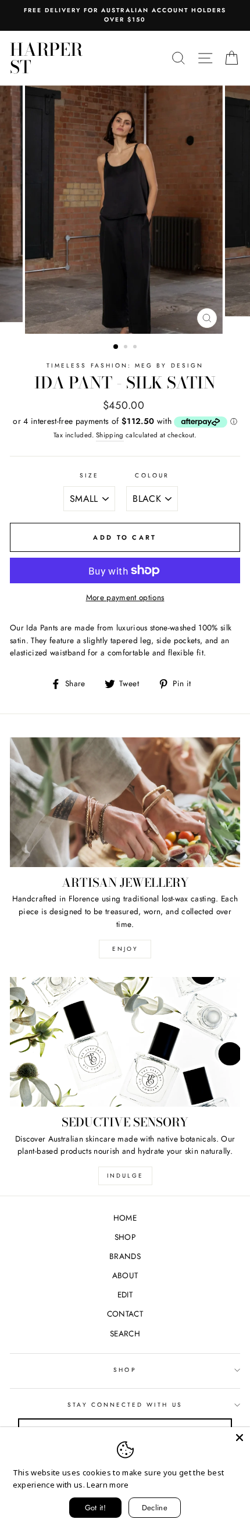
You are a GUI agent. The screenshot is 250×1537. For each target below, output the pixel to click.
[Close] (239, 1437)
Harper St (46, 58)
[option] (125, 15)
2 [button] (127, 348)
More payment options (125, 597)
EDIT (125, 1294)
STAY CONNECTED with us (124, 1404)
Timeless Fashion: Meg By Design (125, 365)
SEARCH (125, 1333)
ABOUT (125, 1275)
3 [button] (136, 348)
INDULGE (125, 1175)
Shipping (110, 435)
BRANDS (125, 1256)
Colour (152, 475)
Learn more (107, 1484)
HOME (125, 1218)
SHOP (125, 1237)
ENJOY (125, 948)
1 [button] (116, 347)
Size (89, 475)
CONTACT (125, 1314)
